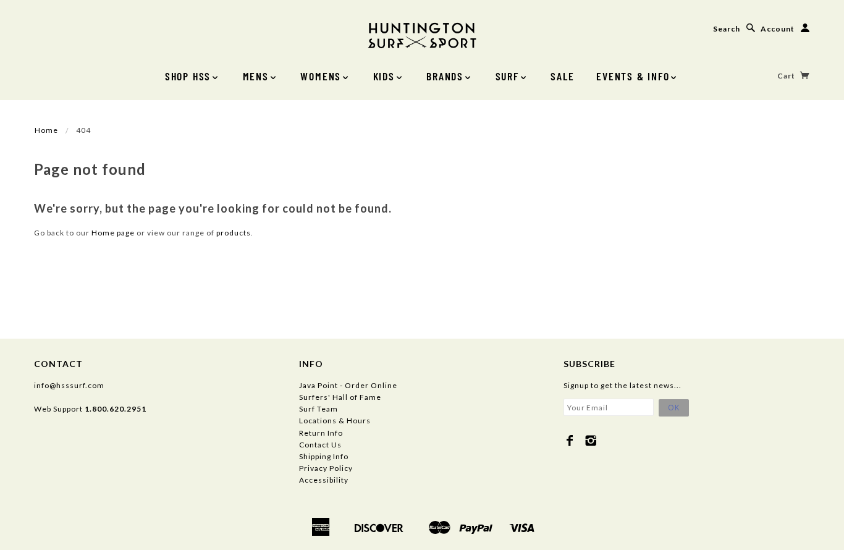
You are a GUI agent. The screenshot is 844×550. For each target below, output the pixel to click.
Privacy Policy (326, 468)
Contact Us (320, 444)
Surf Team (318, 408)
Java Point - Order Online (348, 385)
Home (46, 130)
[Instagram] (590, 440)
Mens (256, 76)
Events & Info (632, 76)
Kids (384, 76)
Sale (562, 76)
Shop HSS (188, 76)
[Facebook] (569, 440)
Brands (444, 76)
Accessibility (323, 479)
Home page (113, 232)
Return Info (321, 433)
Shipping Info (323, 456)
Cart (787, 75)
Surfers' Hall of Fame (340, 397)
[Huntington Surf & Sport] (422, 34)
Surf (507, 76)
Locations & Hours (335, 420)
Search (726, 28)
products (233, 232)
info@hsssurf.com (69, 385)
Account (778, 28)
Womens (320, 76)
